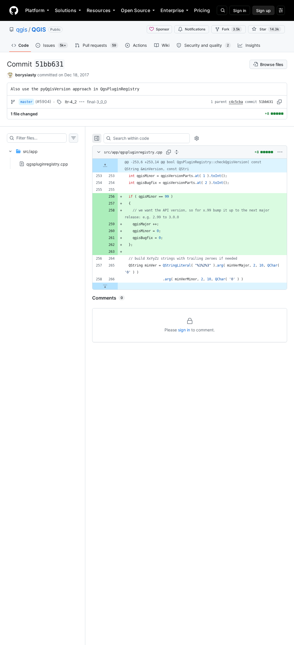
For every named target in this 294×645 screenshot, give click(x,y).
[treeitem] (42, 156)
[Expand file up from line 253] (105, 165)
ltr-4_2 (71, 101)
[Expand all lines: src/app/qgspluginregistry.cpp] (177, 152)
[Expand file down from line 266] (105, 286)
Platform (35, 10)
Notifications (195, 29)
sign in (184, 329)
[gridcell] (189, 165)
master (26, 102)
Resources (99, 10)
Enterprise (172, 10)
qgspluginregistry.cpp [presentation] (47, 163)
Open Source (135, 10)
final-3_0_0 (97, 101)
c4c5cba (236, 102)
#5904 (43, 101)
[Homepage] (13, 10)
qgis (21, 29)
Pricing (202, 10)
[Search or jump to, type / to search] (222, 10)
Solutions (65, 10)
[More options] (280, 152)
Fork (231, 29)
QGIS (39, 29)
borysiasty (25, 74)
